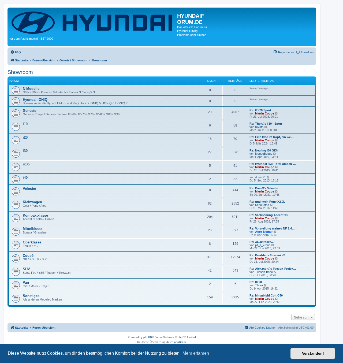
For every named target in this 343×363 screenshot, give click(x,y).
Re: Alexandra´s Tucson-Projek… (272, 268)
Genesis (29, 111)
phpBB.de (180, 341)
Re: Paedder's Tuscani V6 (267, 255)
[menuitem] (15, 52)
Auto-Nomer (264, 231)
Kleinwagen (32, 202)
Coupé (28, 256)
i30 (25, 151)
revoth (259, 126)
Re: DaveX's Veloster (263, 188)
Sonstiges (31, 296)
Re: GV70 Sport (260, 110)
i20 (25, 137)
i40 (25, 178)
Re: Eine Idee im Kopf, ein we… (271, 137)
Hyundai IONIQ (35, 100)
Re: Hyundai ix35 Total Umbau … (272, 163)
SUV (26, 269)
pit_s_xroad (262, 245)
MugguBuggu (263, 153)
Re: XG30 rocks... (261, 241)
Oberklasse (32, 242)
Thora (259, 285)
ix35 (26, 164)
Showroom (20, 72)
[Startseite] (93, 22)
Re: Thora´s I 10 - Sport (265, 123)
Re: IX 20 (255, 282)
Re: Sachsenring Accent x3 (268, 215)
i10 (25, 124)
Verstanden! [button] (313, 353)
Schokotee (262, 204)
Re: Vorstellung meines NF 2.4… (272, 228)
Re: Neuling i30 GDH (263, 150)
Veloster (29, 189)
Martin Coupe (264, 113)
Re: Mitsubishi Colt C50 (266, 295)
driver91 (260, 177)
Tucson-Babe (264, 271)
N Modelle (31, 89)
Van (26, 282)
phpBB (147, 337)
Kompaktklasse (35, 215)
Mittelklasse (32, 229)
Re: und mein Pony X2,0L (267, 201)
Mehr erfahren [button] (195, 353)
